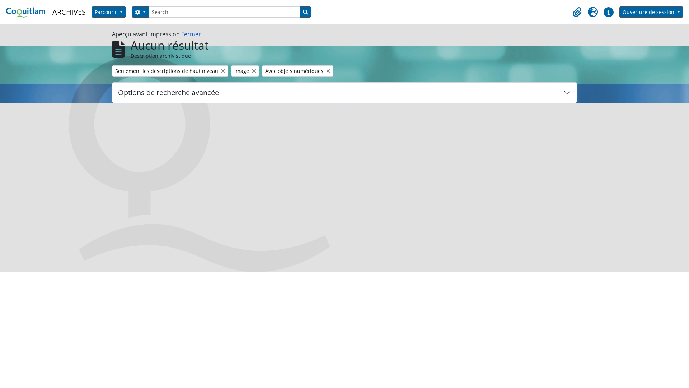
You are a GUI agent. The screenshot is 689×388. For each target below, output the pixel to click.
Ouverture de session (649, 12)
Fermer (191, 34)
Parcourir (106, 12)
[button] (577, 12)
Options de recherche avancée (168, 92)
